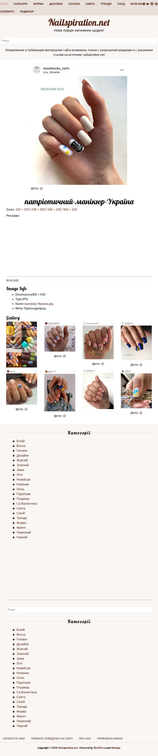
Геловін (22, 450)
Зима (20, 470)
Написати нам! (14, 738)
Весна (21, 446)
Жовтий (22, 460)
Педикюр (27, 11)
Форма (38, 3)
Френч (21, 527)
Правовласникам (110, 738)
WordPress (99, 747)
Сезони (74, 3)
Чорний (22, 537)
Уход (121, 3)
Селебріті (7, 11)
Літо (20, 474)
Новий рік (23, 479)
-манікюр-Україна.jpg (38, 303)
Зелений (23, 465)
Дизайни (56, 3)
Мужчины (138, 3)
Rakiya (115, 747)
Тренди (106, 3)
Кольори (20, 3)
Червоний (24, 532)
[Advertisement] (79, 250)
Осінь (20, 489)
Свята (90, 3)
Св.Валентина (27, 503)
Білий (21, 441)
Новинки (23, 484)
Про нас (85, 738)
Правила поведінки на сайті (52, 738)
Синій (21, 513)
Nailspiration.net (79, 22)
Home (4, 3)
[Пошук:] (79, 40)
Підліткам (23, 494)
